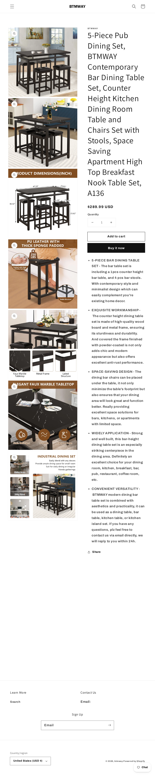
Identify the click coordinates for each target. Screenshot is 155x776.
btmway (118, 761)
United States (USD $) (27, 760)
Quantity (93, 214)
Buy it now (116, 248)
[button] (12, 6)
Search (15, 701)
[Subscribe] (109, 725)
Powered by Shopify (134, 761)
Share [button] (96, 551)
